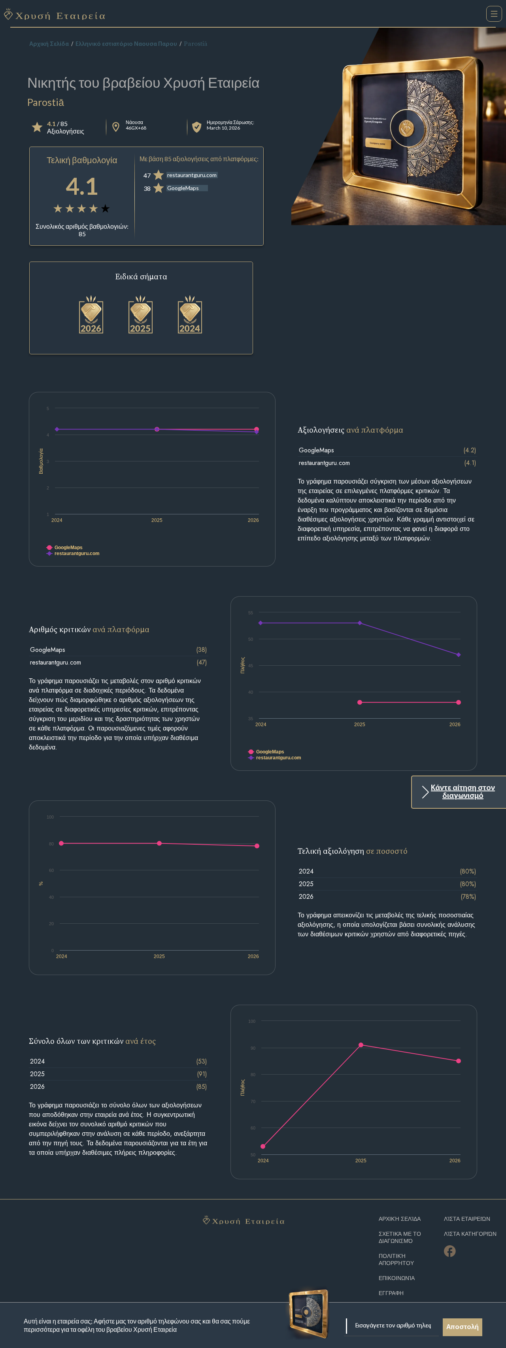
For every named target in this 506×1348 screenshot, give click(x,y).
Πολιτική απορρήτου (396, 1259)
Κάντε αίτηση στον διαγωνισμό (463, 792)
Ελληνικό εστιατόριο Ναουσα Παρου (126, 44)
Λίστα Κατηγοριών (470, 1234)
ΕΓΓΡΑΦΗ (391, 1293)
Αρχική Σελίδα (49, 44)
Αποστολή (462, 1327)
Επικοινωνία (397, 1278)
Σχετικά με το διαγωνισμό (400, 1237)
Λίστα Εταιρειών (467, 1219)
